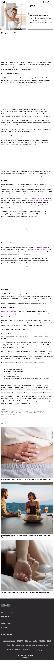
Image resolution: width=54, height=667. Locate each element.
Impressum (4, 627)
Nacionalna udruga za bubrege (36, 249)
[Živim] (4, 1)
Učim (28, 13)
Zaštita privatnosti (6, 616)
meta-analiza (10, 211)
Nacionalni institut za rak (8, 187)
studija (14, 325)
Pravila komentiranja (7, 612)
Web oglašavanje (6, 620)
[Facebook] (44, 2)
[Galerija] (13, 16)
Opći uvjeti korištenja (7, 635)
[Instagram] (48, 2)
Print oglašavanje (6, 624)
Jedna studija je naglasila (41, 200)
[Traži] (41, 2)
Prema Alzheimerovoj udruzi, (9, 312)
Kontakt (3, 631)
